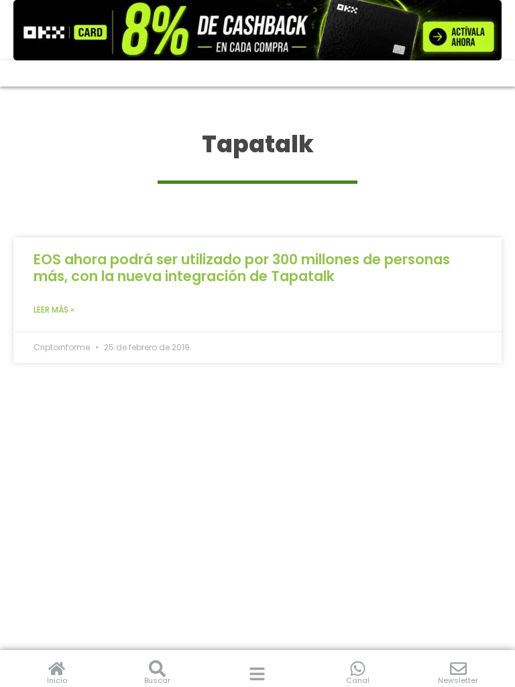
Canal (357, 680)
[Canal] (357, 668)
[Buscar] (157, 668)
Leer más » (54, 309)
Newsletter (458, 680)
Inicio (57, 680)
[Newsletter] (458, 668)
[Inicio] (56, 668)
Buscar (157, 680)
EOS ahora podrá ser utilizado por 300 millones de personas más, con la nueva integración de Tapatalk (242, 268)
